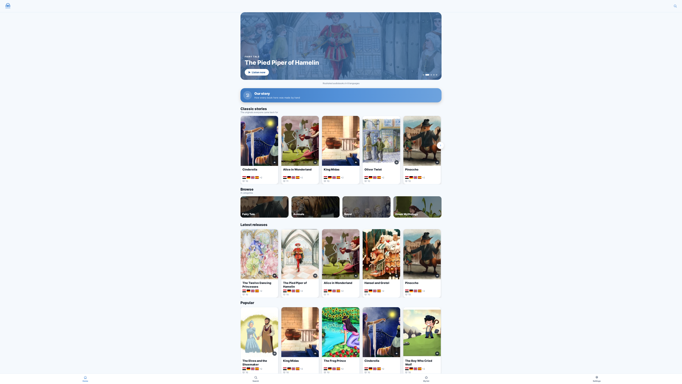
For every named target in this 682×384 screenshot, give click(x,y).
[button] (8, 6)
